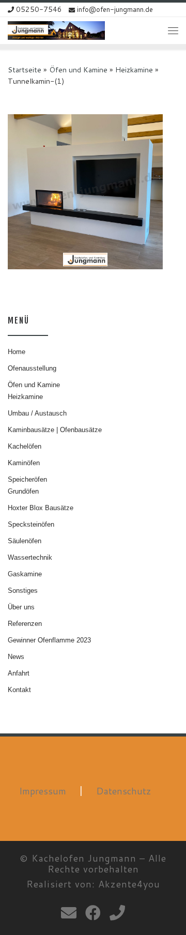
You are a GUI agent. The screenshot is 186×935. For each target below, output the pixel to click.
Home (16, 352)
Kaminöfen (24, 463)
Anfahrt (18, 673)
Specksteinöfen (31, 524)
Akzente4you (129, 884)
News (16, 657)
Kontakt (19, 690)
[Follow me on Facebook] (93, 913)
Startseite (24, 69)
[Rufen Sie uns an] (117, 913)
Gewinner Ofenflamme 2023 (49, 640)
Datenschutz (123, 791)
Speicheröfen (27, 479)
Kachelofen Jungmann (84, 858)
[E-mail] (68, 913)
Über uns (21, 607)
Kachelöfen (24, 446)
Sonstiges (23, 590)
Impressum (42, 791)
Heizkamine (134, 69)
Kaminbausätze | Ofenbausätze (55, 430)
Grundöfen (23, 491)
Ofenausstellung (32, 368)
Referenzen (25, 623)
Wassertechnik (30, 557)
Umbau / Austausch (37, 413)
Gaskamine (25, 574)
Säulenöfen (24, 541)
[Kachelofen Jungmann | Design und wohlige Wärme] (56, 29)
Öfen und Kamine (78, 69)
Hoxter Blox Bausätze (40, 508)
